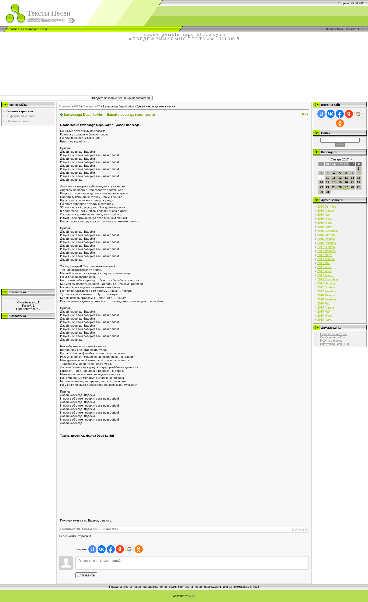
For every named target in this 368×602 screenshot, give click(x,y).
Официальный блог (333, 334)
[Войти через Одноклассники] (139, 549)
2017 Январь (326, 246)
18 (333, 182)
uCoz (191, 595)
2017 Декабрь (326, 291)
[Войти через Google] (129, 549)
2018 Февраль (326, 299)
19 (340, 182)
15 (358, 177)
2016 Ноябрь (326, 238)
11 (333, 177)
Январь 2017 (340, 159)
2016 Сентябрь (327, 230)
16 (321, 182)
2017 (77, 106)
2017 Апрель (326, 259)
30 (321, 192)
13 (346, 177)
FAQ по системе (331, 340)
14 (352, 177)
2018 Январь (326, 295)
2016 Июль (324, 222)
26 (340, 187)
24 (327, 187)
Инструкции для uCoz (335, 343)
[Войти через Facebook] (111, 549)
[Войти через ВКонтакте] (102, 549)
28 (352, 187)
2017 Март (324, 255)
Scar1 (96, 529)
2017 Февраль (326, 251)
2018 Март (324, 303)
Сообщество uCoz (332, 337)
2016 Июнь (324, 218)
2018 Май (323, 311)
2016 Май (323, 214)
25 (333, 187)
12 (340, 177)
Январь (88, 106)
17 (327, 182)
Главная (14, 28)
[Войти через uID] (92, 549)
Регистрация (29, 28)
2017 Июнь (324, 267)
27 (98, 106)
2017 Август (325, 275)
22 (358, 182)
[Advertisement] (125, 71)
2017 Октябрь (326, 283)
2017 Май (323, 263)
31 (327, 192)
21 (352, 182)
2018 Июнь (324, 315)
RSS (362, 28)
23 (321, 187)
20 (346, 182)
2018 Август (325, 319)
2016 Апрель (326, 210)
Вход (43, 28)
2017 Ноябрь (326, 287)
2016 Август (325, 226)
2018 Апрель (326, 307)
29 (358, 187)
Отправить (86, 575)
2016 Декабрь (326, 242)
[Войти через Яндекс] (120, 549)
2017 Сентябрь (327, 279)
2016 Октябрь (326, 234)
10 (327, 177)
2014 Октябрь (326, 206)
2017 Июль (324, 271)
